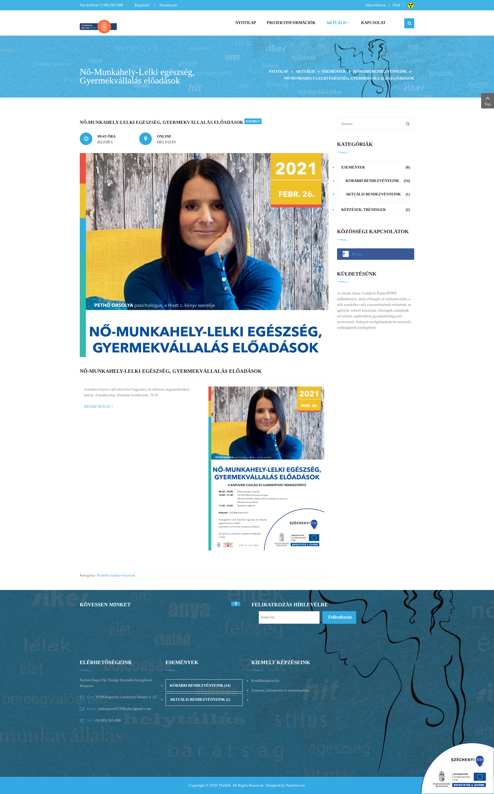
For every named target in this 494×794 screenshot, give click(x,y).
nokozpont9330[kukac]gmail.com (124, 708)
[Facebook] (235, 604)
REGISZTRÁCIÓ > (98, 406)
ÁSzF (396, 5)
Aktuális (305, 71)
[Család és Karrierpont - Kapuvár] (118, 26)
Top (488, 104)
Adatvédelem (375, 5)
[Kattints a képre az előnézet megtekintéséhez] (204, 254)
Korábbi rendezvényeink (380, 71)
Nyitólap (278, 71)
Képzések (142, 5)
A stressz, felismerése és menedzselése (280, 690)
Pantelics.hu (295, 785)
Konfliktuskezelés (265, 680)
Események (168, 5)
